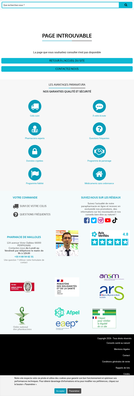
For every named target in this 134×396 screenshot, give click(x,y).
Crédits (126, 373)
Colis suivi (34, 115)
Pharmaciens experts (35, 138)
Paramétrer (74, 390)
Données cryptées (34, 160)
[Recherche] (125, 5)
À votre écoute (99, 115)
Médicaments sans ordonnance (99, 183)
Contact (126, 355)
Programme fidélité (34, 183)
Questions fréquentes (99, 138)
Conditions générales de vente (116, 361)
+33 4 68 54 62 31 (24, 257)
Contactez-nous (67, 69)
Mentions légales (122, 349)
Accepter (60, 390)
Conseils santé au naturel (118, 342)
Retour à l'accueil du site (67, 61)
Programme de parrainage (99, 160)
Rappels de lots (123, 367)
